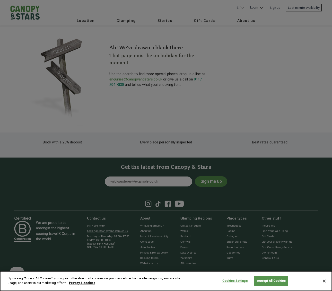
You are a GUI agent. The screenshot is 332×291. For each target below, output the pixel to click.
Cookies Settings (235, 280)
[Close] (324, 281)
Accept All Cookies (271, 280)
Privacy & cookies (82, 283)
